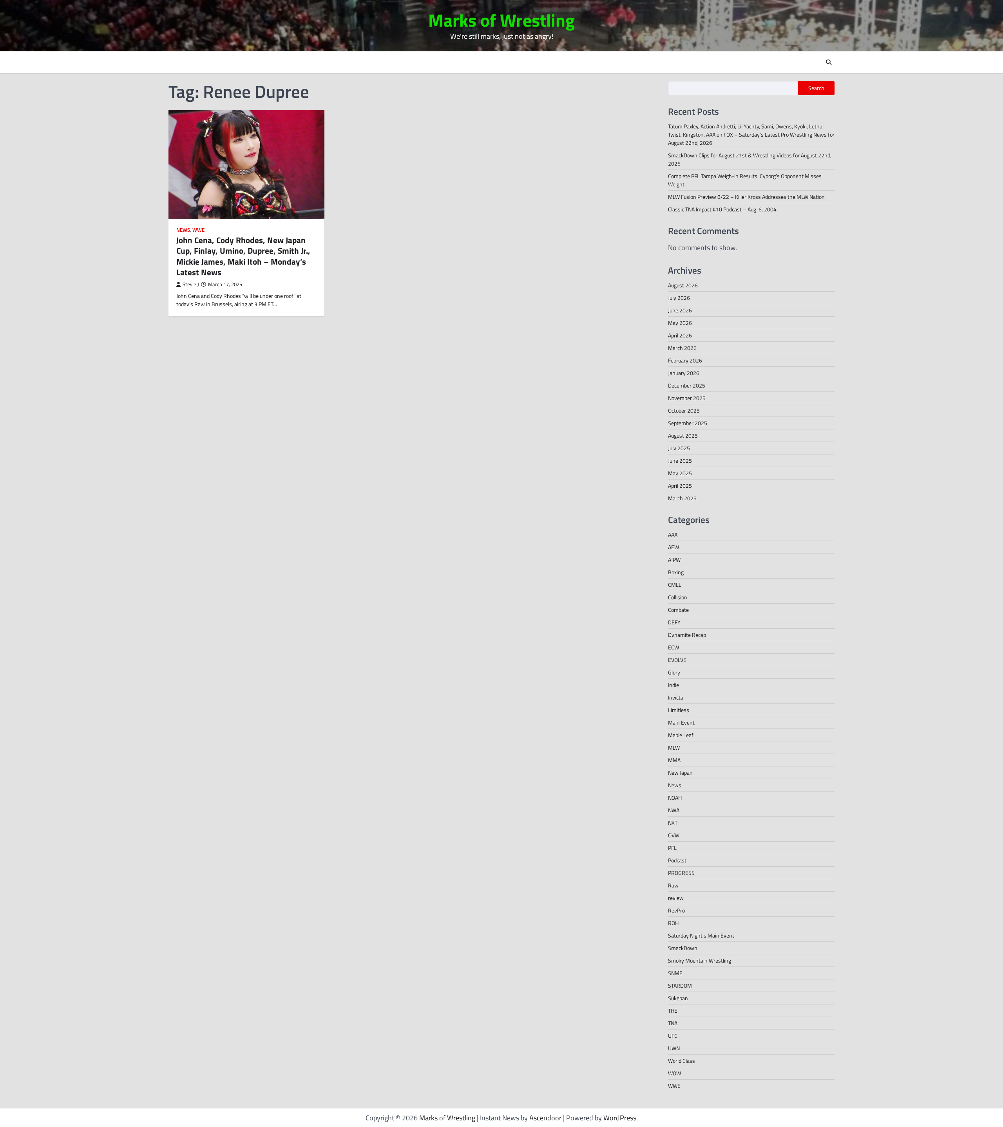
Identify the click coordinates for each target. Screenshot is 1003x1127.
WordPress (619, 1118)
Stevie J (191, 284)
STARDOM (680, 985)
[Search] (829, 62)
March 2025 (682, 498)
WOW (674, 1073)
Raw (673, 885)
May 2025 (680, 473)
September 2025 (687, 423)
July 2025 (679, 448)
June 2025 (680, 460)
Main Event (681, 722)
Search (816, 88)
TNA (672, 1023)
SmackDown (682, 948)
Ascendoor (545, 1118)
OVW (673, 835)
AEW (673, 547)
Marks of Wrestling (501, 20)
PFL (672, 848)
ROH (673, 923)
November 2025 (687, 398)
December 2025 (686, 385)
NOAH (675, 797)
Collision (677, 597)
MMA (674, 760)
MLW (674, 747)
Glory (674, 672)
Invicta (675, 697)
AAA (672, 534)
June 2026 (680, 310)
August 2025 (683, 435)
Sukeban (678, 998)
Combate (678, 610)
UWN (674, 1048)
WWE (198, 230)
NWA (673, 810)
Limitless (678, 710)
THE (672, 1010)
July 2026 (679, 298)
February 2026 (685, 360)
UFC (672, 1035)
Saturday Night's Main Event (701, 935)
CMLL (674, 585)
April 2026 (680, 335)
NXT (672, 823)
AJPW (674, 559)
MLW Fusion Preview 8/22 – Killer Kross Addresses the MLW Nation (746, 197)
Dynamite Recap (687, 635)
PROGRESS (681, 873)
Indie (673, 685)
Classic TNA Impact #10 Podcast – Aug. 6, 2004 (722, 209)
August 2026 (683, 285)
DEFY (674, 622)
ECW (673, 647)
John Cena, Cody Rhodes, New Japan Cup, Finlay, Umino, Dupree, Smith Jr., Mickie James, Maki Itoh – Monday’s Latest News (243, 256)
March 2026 (682, 348)
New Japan (680, 772)
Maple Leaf (680, 735)
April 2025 (680, 485)
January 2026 (683, 373)
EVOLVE (677, 660)
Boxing (676, 572)
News (183, 230)
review (676, 898)
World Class (681, 1061)
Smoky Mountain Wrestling (699, 960)
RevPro (676, 910)
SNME (675, 973)
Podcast (677, 860)
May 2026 (680, 323)
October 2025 (684, 410)
